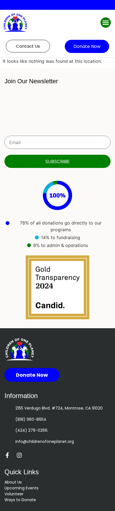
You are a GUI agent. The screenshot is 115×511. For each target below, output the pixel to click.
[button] (105, 22)
